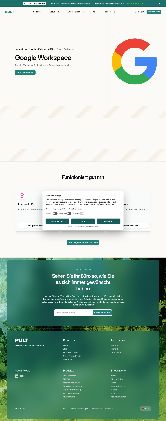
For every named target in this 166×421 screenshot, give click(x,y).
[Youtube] (21, 376)
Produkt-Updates (70, 352)
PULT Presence (69, 376)
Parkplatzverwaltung (72, 390)
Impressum (109, 408)
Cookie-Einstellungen (79, 408)
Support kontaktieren (72, 356)
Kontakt (114, 349)
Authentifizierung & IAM (42, 49)
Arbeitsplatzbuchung (71, 383)
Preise (95, 12)
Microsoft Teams (118, 379)
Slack (113, 376)
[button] (38, 12)
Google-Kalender (118, 386)
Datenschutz (96, 408)
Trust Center (116, 352)
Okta (113, 393)
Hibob (113, 383)
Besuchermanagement (72, 386)
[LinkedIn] (16, 376)
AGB (65, 408)
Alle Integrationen (118, 397)
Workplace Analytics (71, 393)
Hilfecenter (67, 359)
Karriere (114, 345)
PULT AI (66, 379)
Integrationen (21, 49)
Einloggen (139, 12)
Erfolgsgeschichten (77, 12)
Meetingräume (69, 397)
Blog (65, 349)
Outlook (114, 390)
